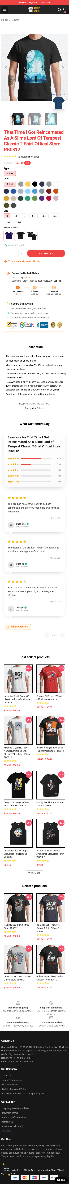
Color (6, 178)
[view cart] (64, 10)
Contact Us (7, 1122)
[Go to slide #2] (34, 119)
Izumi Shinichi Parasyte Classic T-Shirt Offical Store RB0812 (49, 928)
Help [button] (63, 1180)
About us (6, 1075)
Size (6, 210)
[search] (59, 10)
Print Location (11, 227)
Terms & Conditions (12, 1080)
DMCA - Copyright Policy (14, 1089)
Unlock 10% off (6, 1169)
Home (4, 19)
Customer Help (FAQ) (12, 1126)
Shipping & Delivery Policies (15, 1108)
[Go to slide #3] (51, 119)
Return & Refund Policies (14, 1117)
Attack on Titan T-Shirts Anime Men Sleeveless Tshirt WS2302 (50, 853)
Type (6, 168)
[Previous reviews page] (47, 635)
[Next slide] (62, 67)
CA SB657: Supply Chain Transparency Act (23, 1093)
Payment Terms (10, 1113)
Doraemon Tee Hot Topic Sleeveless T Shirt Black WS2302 (16, 853)
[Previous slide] (6, 67)
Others (15, 19)
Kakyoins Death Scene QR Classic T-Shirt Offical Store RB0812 (17, 699)
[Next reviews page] (62, 635)
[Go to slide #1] (18, 119)
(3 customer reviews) (28, 156)
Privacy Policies (10, 1084)
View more (34, 873)
